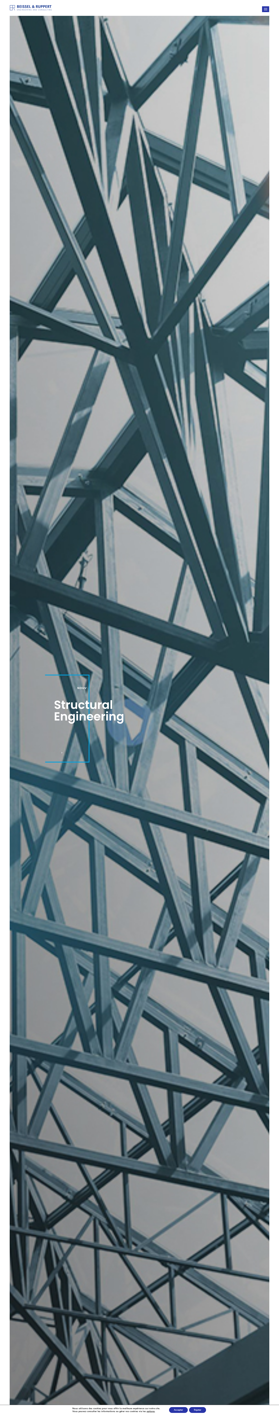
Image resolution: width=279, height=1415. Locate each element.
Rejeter (197, 1409)
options (151, 1411)
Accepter (178, 1409)
